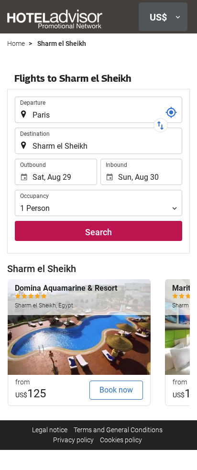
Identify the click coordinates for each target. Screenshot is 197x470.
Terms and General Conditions (118, 430)
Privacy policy (73, 440)
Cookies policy (121, 440)
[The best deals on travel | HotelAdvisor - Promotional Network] (54, 18)
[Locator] (171, 112)
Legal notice (49, 430)
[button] (163, 16)
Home (16, 43)
